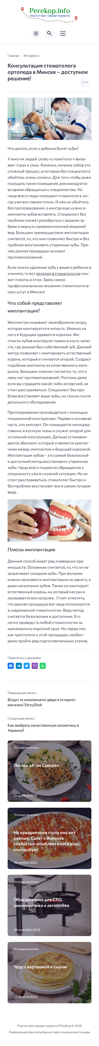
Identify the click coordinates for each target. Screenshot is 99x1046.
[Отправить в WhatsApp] (43, 666)
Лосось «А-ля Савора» (36, 765)
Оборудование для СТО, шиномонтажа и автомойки (41, 902)
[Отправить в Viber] (35, 666)
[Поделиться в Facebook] (11, 666)
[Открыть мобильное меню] (63, 33)
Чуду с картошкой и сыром (40, 966)
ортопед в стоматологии (58, 273)
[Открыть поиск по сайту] (49, 33)
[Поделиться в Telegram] (19, 666)
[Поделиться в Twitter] (27, 666)
